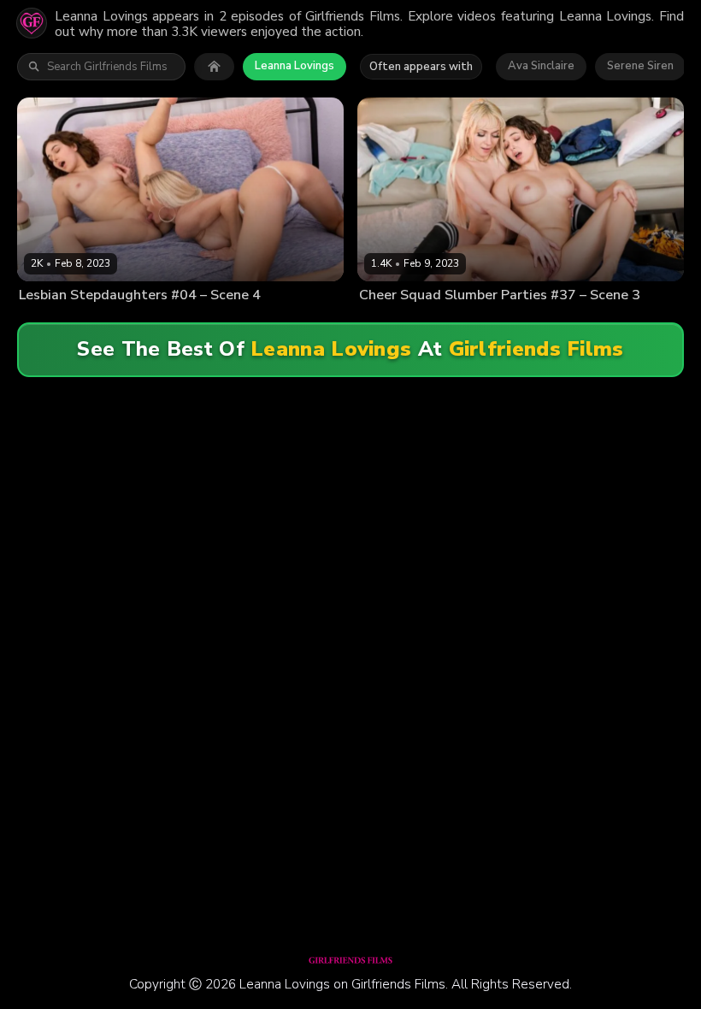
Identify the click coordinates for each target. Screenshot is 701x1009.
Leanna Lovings (294, 66)
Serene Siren (640, 66)
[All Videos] (214, 66)
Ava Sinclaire (541, 66)
